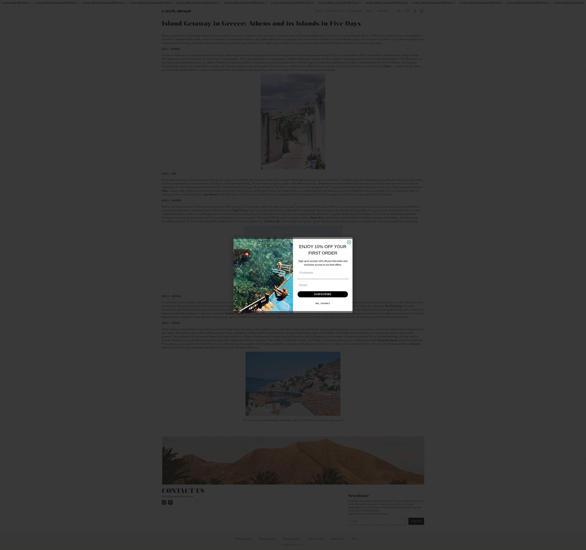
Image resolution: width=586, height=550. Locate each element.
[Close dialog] (349, 242)
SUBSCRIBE (323, 294)
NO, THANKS (323, 303)
